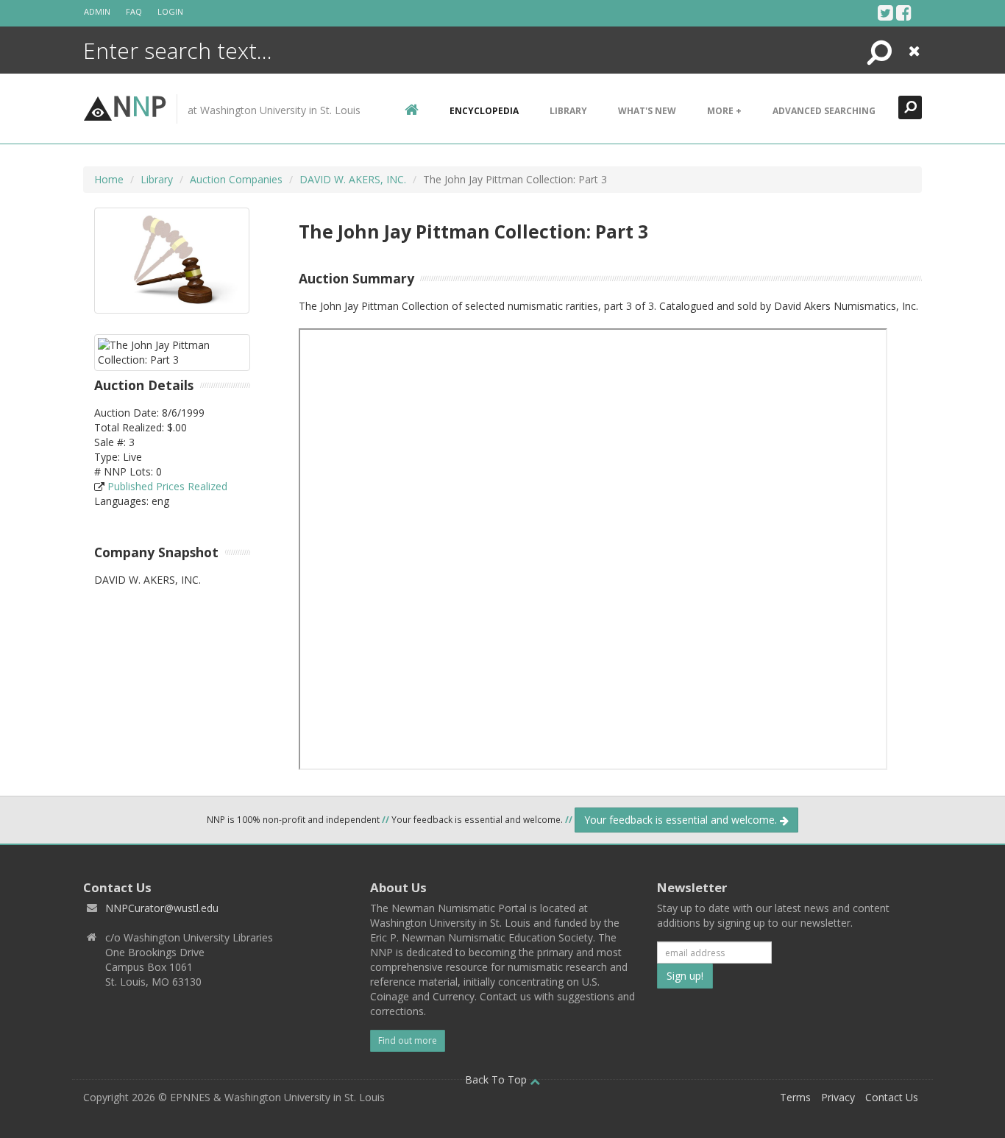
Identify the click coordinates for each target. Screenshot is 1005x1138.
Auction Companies (236, 179)
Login (170, 11)
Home (109, 179)
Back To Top (497, 1079)
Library (568, 111)
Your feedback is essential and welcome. (682, 820)
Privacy (838, 1097)
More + (724, 111)
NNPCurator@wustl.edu (162, 908)
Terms (795, 1097)
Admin (97, 11)
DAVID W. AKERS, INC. (352, 179)
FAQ (134, 11)
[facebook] (904, 12)
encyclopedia (484, 111)
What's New (647, 111)
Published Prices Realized (167, 486)
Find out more (407, 1040)
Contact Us (891, 1097)
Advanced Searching (824, 111)
